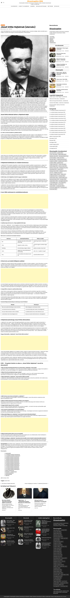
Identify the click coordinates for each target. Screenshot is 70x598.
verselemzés (60, 186)
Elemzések (32, 6)
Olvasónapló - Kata (60, 50)
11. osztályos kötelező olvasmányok (12, 464)
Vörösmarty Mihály (55, 187)
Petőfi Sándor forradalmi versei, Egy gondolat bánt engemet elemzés (46, 544)
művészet (62, 176)
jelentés (60, 162)
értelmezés (53, 189)
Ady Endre (53, 152)
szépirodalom (54, 181)
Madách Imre (58, 172)
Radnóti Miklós (63, 177)
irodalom (53, 162)
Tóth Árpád (62, 182)
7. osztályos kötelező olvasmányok (12, 459)
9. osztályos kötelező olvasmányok (12, 462)
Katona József (62, 166)
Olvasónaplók (14, 6)
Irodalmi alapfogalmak (41, 6)
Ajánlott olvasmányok (24, 6)
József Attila (7, 480)
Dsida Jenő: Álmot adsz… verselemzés (57, 98)
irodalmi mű (53, 161)
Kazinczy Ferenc (54, 167)
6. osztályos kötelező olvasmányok (12, 458)
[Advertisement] (35, 16)
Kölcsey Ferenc (54, 171)
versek (52, 186)
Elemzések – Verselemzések (11, 471)
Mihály (63, 174)
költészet (63, 171)
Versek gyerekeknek (9, 473)
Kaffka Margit (53, 166)
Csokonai (53, 157)
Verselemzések (53, 42)
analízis (60, 152)
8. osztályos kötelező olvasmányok (12, 460)
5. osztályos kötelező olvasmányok (12, 457)
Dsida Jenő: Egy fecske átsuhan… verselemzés (60, 59)
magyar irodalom (55, 174)
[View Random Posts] (1, 2)
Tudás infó (7, 475)
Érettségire (50, 6)
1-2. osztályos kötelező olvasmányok (12, 454)
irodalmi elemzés (61, 159)
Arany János (53, 154)
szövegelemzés (63, 181)
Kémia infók (55, 593)
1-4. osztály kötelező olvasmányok (12, 466)
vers (60, 184)
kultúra (60, 169)
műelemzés (53, 176)
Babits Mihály (62, 154)
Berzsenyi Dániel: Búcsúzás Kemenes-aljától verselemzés (7, 501)
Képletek (51, 39)
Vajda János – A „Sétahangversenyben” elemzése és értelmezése (24, 501)
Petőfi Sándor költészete (46, 537)
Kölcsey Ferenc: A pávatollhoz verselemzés (40, 501)
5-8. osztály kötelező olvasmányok (12, 468)
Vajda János (53, 184)
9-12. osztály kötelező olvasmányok (12, 469)
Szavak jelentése (8, 474)
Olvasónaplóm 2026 (35, 1)
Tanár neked (52, 37)
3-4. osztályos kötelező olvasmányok (12, 455)
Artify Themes (63, 596)
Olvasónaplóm (55, 28)
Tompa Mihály (54, 182)
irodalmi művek (62, 161)
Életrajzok (56, 6)
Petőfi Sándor (54, 177)
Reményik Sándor (54, 179)
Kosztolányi (53, 169)
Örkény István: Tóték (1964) (61, 79)
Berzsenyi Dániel (63, 156)
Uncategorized (52, 148)
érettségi (64, 187)
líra (51, 172)
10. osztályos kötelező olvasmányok (12, 463)
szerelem (63, 179)
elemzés (53, 159)
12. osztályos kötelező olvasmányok (12, 465)
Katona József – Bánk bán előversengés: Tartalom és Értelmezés (61, 73)
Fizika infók (52, 41)
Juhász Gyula (53, 164)
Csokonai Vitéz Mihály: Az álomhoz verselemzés (61, 65)
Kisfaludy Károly (63, 167)
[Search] (3, 2)
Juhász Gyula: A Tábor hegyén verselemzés (58, 96)
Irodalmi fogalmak (53, 144)
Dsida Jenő (60, 157)
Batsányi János (54, 156)
